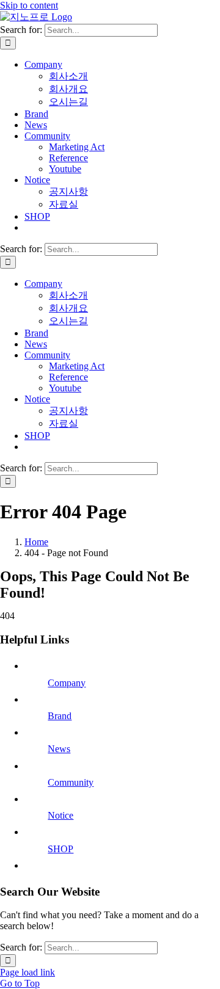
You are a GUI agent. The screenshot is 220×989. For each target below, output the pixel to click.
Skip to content (29, 5)
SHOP (60, 849)
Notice (60, 815)
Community (71, 782)
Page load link (27, 972)
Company (67, 683)
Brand (60, 716)
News (59, 749)
